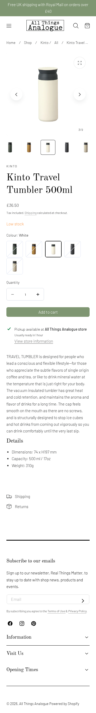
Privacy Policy (77, 611)
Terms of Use (56, 611)
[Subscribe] (83, 600)
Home (10, 42)
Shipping (31, 212)
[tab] (10, 147)
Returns (21, 506)
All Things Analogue (34, 704)
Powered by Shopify (64, 704)
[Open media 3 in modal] (80, 63)
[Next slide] (80, 94)
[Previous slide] (16, 94)
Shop (28, 42)
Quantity (12, 282)
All (56, 42)
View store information (33, 341)
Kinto (45, 42)
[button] (9, 26)
